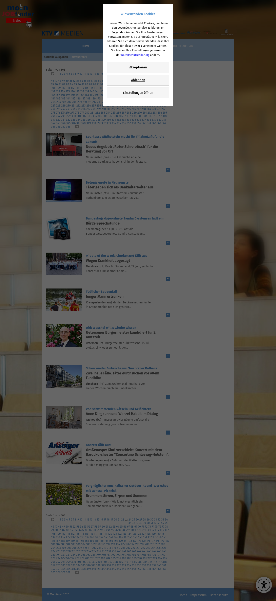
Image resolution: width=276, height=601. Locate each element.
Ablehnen (138, 80)
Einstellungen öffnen (138, 93)
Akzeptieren (138, 67)
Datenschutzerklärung (135, 55)
